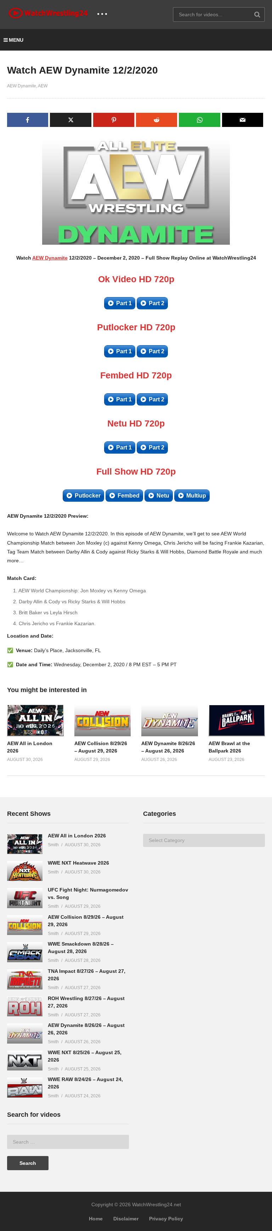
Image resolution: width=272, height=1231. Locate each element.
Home (96, 1218)
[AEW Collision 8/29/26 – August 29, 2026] (24, 925)
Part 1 (124, 303)
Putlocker (88, 496)
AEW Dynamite (21, 85)
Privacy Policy (166, 1218)
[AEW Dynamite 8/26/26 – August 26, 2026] (24, 1033)
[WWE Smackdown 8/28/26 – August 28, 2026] (24, 952)
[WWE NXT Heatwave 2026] (24, 871)
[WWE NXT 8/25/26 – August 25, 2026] (24, 1061)
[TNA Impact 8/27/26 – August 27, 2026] (24, 979)
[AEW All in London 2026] (24, 844)
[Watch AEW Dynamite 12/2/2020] (35, 720)
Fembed (129, 496)
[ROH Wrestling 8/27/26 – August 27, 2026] (24, 1007)
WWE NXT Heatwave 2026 (78, 863)
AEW (42, 85)
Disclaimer (125, 1218)
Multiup (196, 496)
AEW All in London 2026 (77, 835)
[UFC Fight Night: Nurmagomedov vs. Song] (24, 898)
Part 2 (156, 303)
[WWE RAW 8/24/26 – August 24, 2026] (24, 1088)
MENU (16, 40)
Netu (163, 496)
